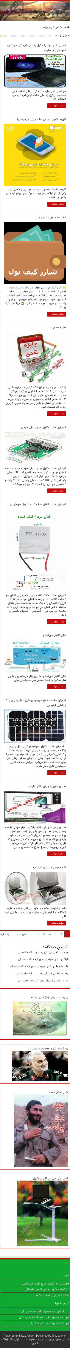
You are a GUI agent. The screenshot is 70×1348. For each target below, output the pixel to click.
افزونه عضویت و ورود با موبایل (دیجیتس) (41, 119)
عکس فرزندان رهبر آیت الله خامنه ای (39, 952)
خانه (64, 27)
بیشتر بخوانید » (56, 106)
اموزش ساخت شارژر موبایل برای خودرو (43, 427)
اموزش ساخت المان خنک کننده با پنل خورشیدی (38, 504)
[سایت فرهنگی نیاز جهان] (35, 11)
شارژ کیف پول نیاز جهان (52, 217)
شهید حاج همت (58, 1092)
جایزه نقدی (59, 327)
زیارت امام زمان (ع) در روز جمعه (49, 997)
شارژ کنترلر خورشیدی (54, 635)
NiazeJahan (26, 1336)
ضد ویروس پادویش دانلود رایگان (47, 786)
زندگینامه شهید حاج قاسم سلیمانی (48, 1048)
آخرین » (22, 934)
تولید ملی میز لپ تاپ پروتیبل (50, 1178)
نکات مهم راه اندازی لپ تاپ (49, 867)
